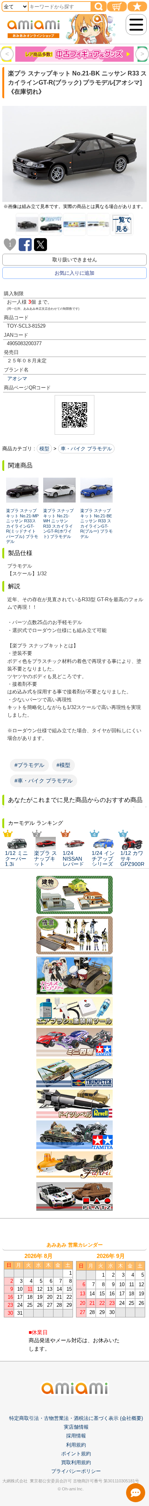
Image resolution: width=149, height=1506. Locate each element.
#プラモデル (29, 765)
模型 (44, 448)
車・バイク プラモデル (86, 448)
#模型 (63, 765)
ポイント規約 (76, 1453)
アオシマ (17, 378)
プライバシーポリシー (76, 1471)
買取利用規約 (76, 1462)
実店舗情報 (76, 1427)
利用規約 (76, 1445)
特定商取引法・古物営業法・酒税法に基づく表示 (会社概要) (76, 1418)
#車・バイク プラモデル (44, 781)
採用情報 (76, 1436)
